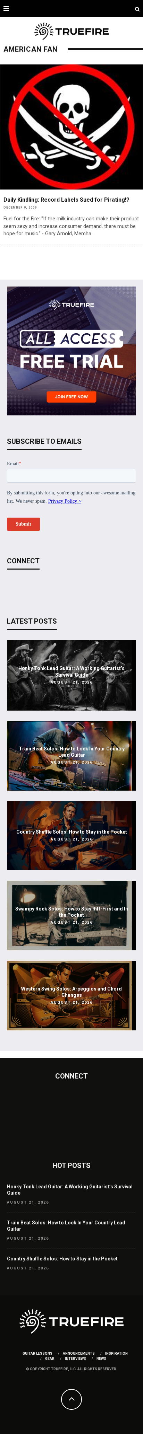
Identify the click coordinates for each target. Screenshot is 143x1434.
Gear (49, 1359)
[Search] (137, 8)
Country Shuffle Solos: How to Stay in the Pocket (71, 832)
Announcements (79, 1353)
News (101, 1359)
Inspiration (116, 1353)
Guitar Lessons (37, 1353)
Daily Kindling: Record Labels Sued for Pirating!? (66, 199)
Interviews (75, 1359)
